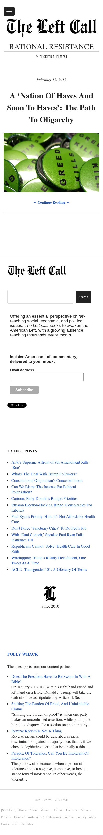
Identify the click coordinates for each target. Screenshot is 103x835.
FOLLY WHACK (23, 654)
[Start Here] (8, 810)
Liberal (59, 810)
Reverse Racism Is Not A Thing (37, 730)
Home (23, 810)
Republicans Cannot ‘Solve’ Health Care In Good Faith (51, 548)
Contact (19, 817)
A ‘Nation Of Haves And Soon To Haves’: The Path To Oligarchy (51, 107)
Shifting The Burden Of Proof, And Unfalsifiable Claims (50, 706)
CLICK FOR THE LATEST (54, 56)
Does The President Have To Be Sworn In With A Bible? (51, 679)
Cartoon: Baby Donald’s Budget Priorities (45, 498)
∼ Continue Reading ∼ (52, 202)
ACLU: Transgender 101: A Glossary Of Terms (49, 569)
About (34, 810)
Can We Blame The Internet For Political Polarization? (44, 489)
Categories (53, 817)
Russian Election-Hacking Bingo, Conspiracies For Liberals (52, 507)
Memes (86, 810)
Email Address (22, 370)
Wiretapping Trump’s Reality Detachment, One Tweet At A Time (49, 560)
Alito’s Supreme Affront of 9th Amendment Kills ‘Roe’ (50, 464)
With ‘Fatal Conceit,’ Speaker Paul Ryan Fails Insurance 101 (48, 537)
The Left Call (60, 800)
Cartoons (72, 810)
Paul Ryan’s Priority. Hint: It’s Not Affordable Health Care (53, 519)
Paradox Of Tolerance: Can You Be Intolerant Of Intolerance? (50, 755)
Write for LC (36, 817)
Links (5, 824)
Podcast (6, 817)
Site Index (27, 824)
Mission (46, 810)
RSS (14, 824)
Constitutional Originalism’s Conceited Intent (47, 480)
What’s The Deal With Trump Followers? (44, 473)
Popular (69, 817)
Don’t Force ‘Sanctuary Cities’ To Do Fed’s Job (49, 528)
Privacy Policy (86, 817)
